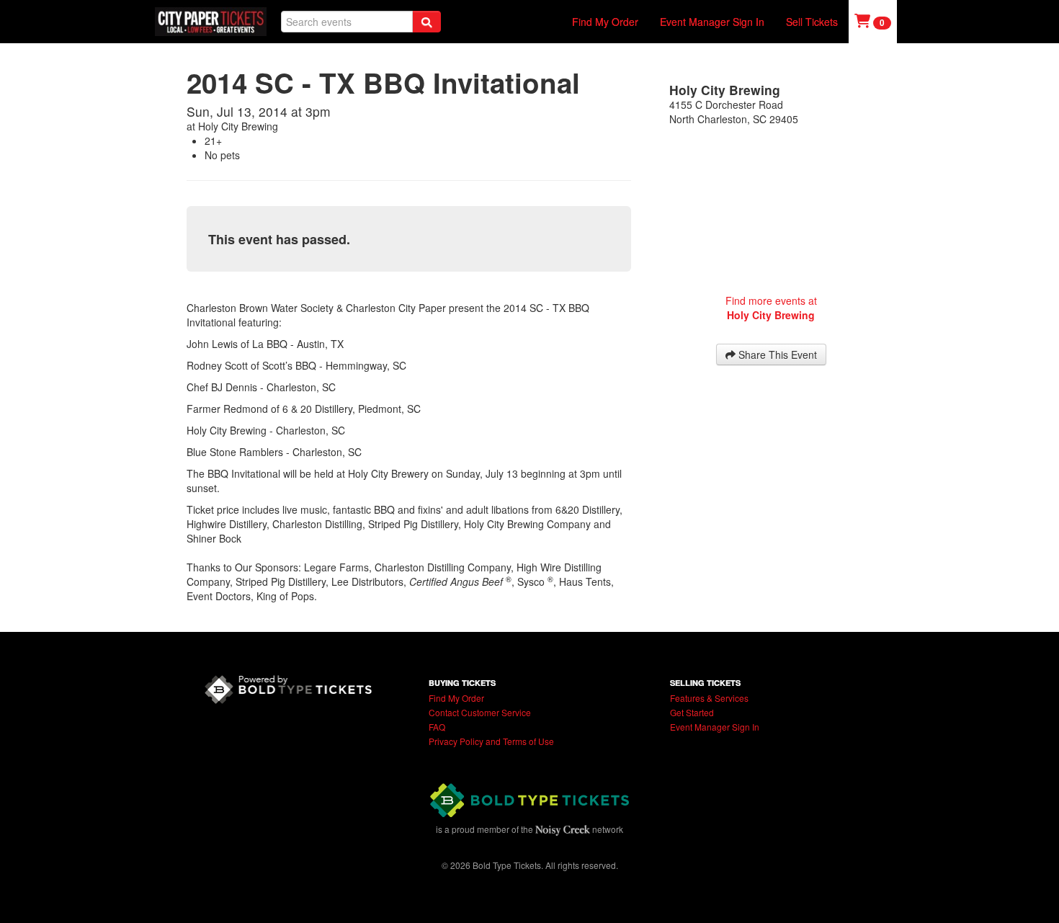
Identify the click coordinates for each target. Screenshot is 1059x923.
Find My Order (605, 21)
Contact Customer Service (480, 712)
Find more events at (771, 307)
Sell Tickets (812, 21)
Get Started (692, 712)
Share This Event (776, 354)
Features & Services (709, 698)
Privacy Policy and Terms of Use (491, 741)
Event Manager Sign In (712, 21)
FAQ (437, 727)
